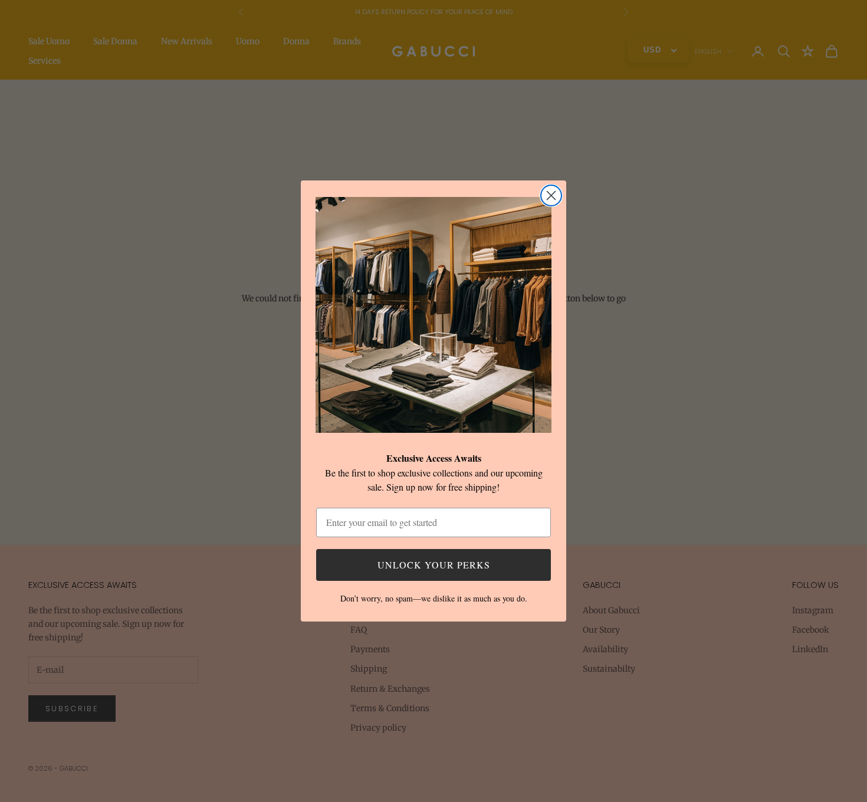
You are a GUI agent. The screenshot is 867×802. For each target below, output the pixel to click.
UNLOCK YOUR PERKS (433, 564)
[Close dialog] (551, 195)
